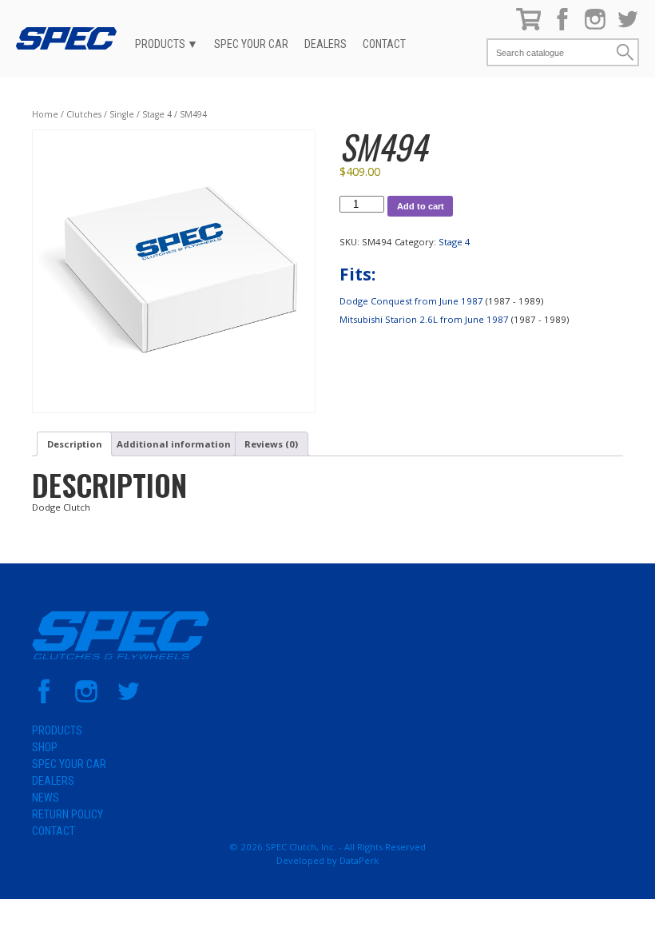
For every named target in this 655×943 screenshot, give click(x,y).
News (45, 797)
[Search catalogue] (551, 52)
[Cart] (529, 27)
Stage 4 (157, 114)
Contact (384, 44)
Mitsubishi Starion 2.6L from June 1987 (424, 319)
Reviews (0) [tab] (271, 444)
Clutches (83, 114)
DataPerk (359, 860)
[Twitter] (628, 27)
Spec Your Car (251, 44)
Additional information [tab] (174, 444)
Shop (45, 747)
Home (45, 114)
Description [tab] (74, 444)
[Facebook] (562, 27)
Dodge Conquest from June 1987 (411, 301)
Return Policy (67, 814)
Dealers (325, 44)
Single (121, 114)
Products (160, 44)
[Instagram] (595, 27)
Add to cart (420, 206)
